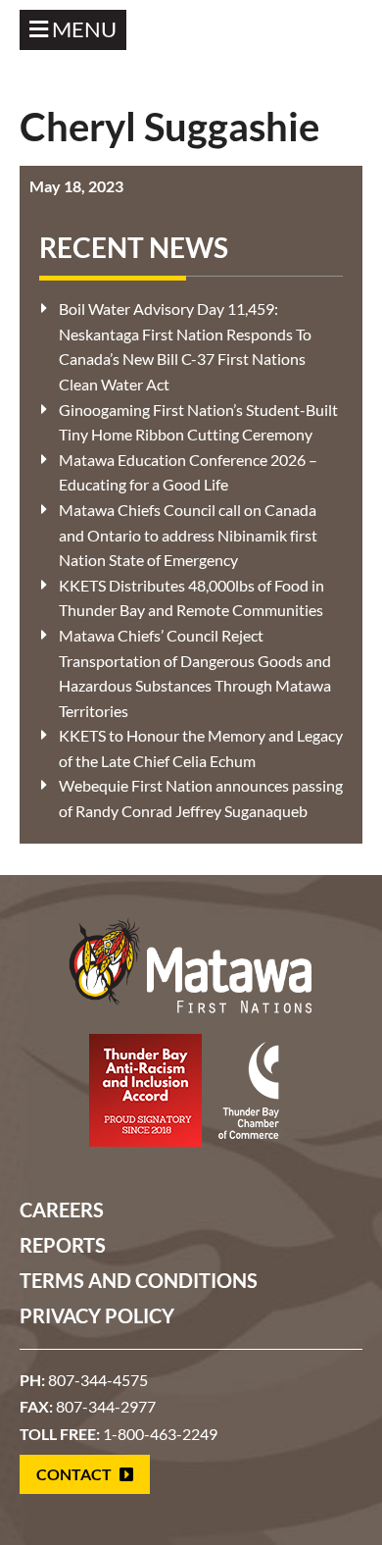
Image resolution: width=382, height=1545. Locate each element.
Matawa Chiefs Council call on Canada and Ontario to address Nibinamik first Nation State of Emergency (188, 534)
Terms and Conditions (139, 1280)
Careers (62, 1209)
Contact (75, 1474)
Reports (63, 1245)
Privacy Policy (97, 1315)
